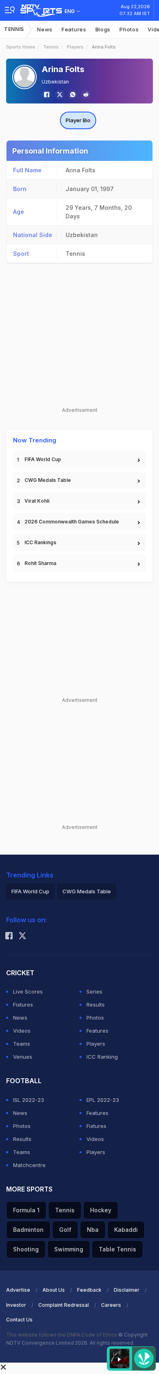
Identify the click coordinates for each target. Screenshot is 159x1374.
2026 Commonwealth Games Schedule (71, 522)
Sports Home (20, 47)
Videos (22, 1030)
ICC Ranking (102, 1056)
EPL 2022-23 (102, 1100)
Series (94, 991)
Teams (21, 1043)
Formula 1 (26, 1210)
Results (95, 1004)
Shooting (26, 1249)
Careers (111, 1305)
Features (74, 29)
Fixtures (23, 1004)
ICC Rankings (40, 542)
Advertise (18, 1290)
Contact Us (19, 1320)
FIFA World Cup (42, 459)
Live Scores (28, 991)
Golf (65, 1229)
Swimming (68, 1249)
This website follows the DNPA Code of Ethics (62, 1335)
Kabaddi (126, 1229)
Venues (22, 1056)
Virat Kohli (36, 501)
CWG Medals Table (47, 480)
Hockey (100, 1210)
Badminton (28, 1229)
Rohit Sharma (40, 563)
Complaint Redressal (63, 1305)
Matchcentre (29, 1165)
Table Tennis (117, 1249)
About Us (53, 1290)
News (45, 29)
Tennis (14, 29)
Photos (129, 29)
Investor (16, 1305)
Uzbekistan (55, 82)
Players (75, 47)
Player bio (78, 120)
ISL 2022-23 (28, 1100)
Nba (93, 1229)
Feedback (89, 1290)
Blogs (103, 29)
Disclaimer (126, 1290)
